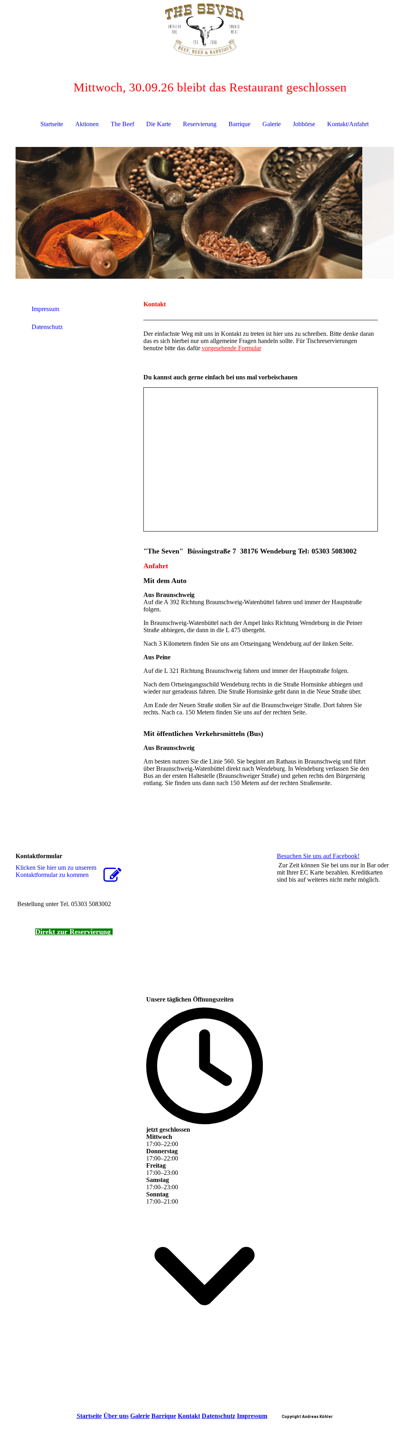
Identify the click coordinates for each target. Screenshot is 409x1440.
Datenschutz (47, 326)
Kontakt (189, 1415)
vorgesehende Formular (231, 348)
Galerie (271, 124)
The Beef (122, 124)
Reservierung (199, 124)
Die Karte (158, 124)
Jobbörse (304, 124)
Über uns (116, 1415)
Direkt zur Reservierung (74, 932)
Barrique (239, 124)
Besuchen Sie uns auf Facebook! (318, 856)
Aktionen (87, 124)
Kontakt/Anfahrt (348, 124)
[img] (205, 30)
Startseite (51, 124)
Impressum (45, 308)
